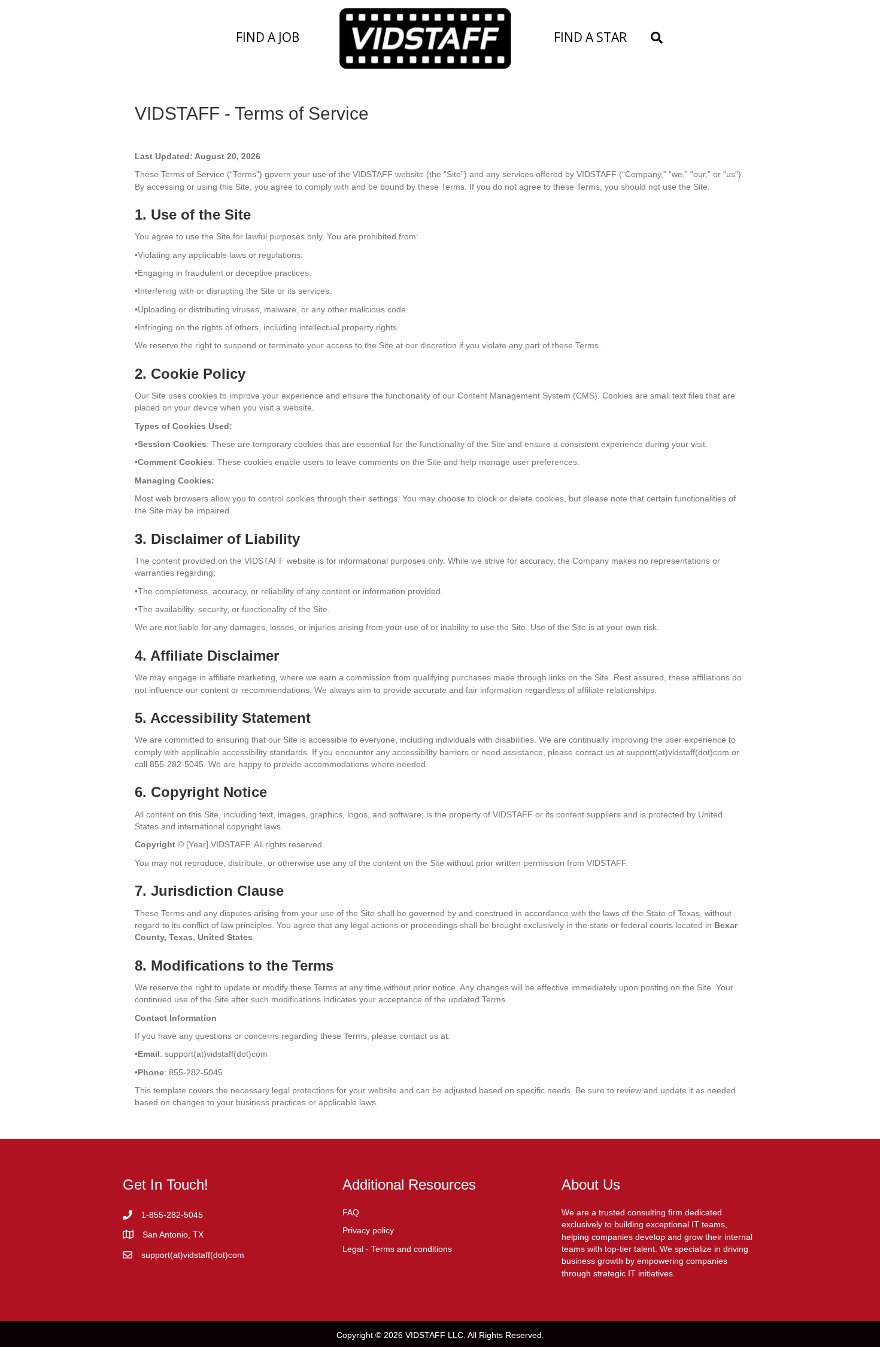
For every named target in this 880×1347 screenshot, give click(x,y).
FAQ (350, 1212)
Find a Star (590, 37)
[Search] (654, 37)
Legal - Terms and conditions (397, 1249)
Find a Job (267, 37)
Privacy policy (368, 1230)
